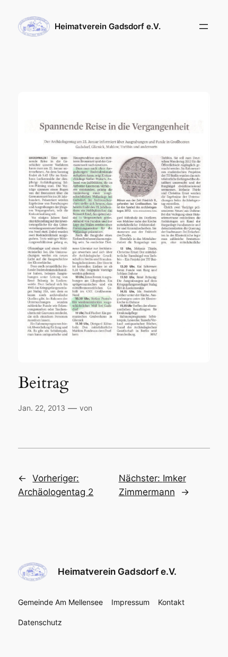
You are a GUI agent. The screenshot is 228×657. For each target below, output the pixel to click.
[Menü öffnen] (203, 26)
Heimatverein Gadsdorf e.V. (108, 26)
